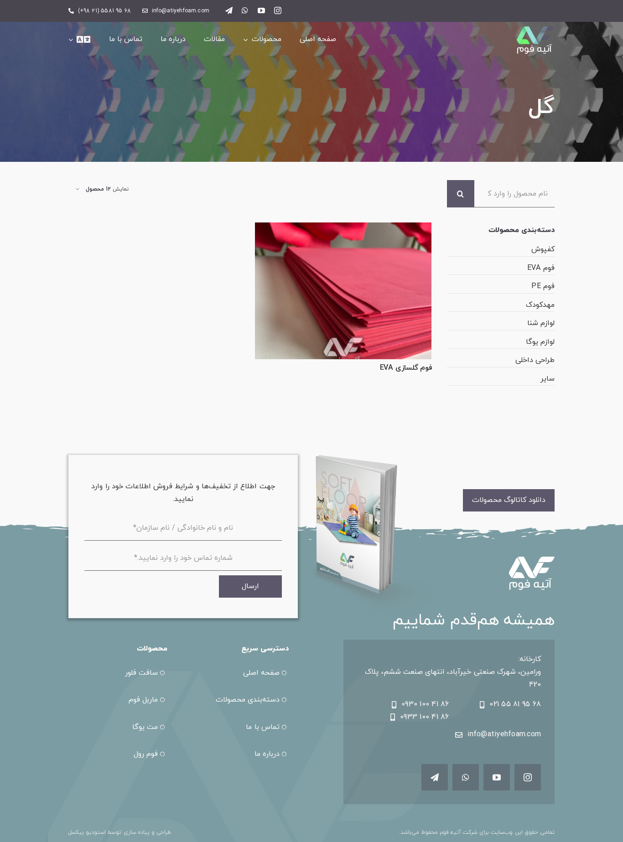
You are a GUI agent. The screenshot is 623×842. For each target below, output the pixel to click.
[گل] (343, 290)
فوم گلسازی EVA (406, 368)
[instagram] (277, 10)
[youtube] (261, 10)
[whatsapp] (245, 10)
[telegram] (229, 10)
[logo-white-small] (536, 30)
